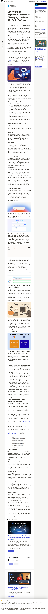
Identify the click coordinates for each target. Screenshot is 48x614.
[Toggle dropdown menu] (30, 519)
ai (8, 22)
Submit (11, 563)
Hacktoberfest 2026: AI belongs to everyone (40, 50)
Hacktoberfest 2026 (39, 58)
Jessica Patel (12, 5)
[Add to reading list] (2, 49)
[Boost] (2, 52)
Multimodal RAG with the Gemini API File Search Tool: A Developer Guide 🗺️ (19, 537)
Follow (41, 8)
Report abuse (23, 566)
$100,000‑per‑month (12, 427)
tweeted (9, 60)
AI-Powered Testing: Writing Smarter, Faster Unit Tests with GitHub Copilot (40, 34)
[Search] (5, 1)
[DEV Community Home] (2, 1)
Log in (38, 1)
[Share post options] (2, 56)
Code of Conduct (16, 566)
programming (17, 22)
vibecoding (12, 22)
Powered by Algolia (31, 1)
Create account (43, 1)
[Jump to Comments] (2, 45)
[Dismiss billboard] (46, 600)
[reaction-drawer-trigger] (2, 41)
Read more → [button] (10, 551)
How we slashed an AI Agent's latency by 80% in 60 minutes (18, 588)
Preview (16, 563)
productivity (23, 22)
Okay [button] (3, 612)
